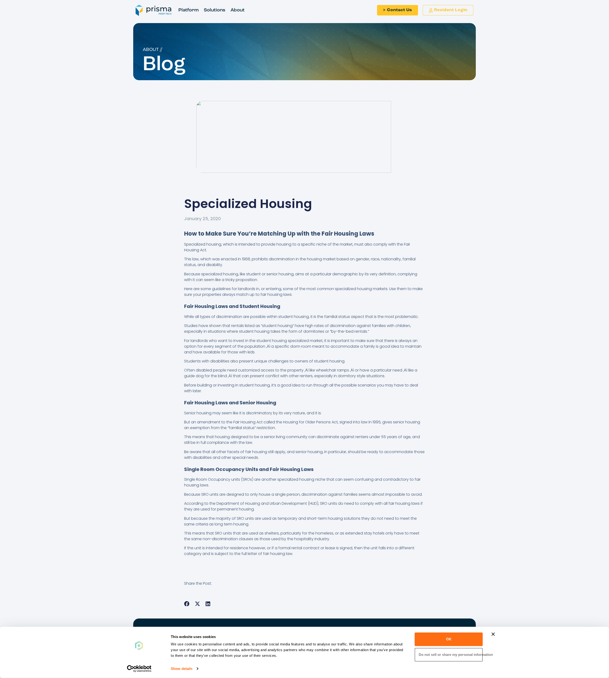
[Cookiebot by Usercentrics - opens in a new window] (139, 668)
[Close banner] (493, 634)
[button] (187, 604)
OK (449, 639)
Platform (188, 10)
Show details (181, 669)
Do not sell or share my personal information (451, 655)
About (238, 10)
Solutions (214, 10)
